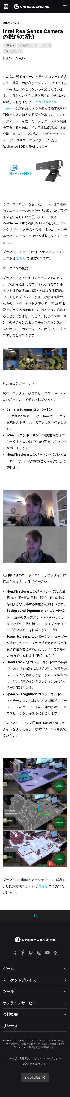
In (36, 102)
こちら (21, 258)
